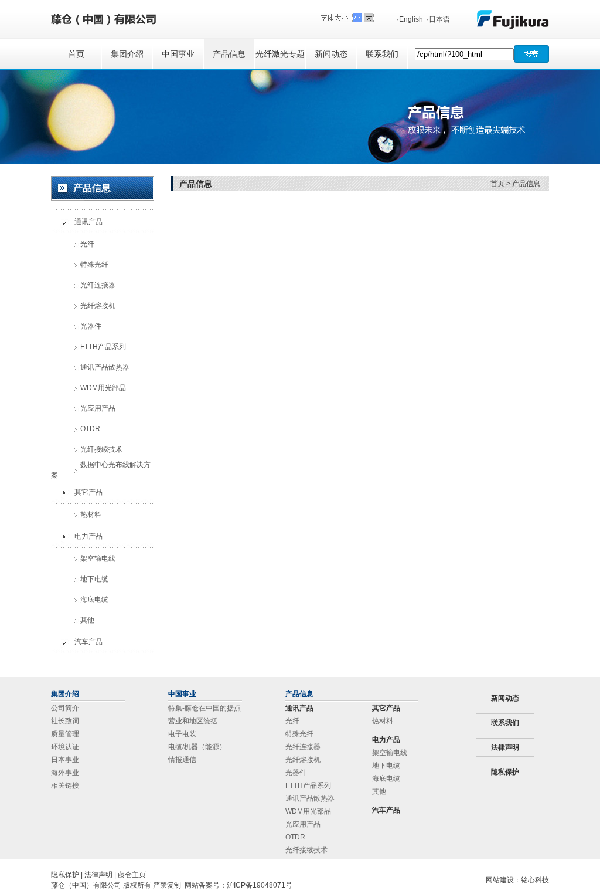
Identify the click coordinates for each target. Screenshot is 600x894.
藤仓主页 (132, 875)
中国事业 (178, 54)
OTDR (295, 837)
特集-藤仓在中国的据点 (204, 708)
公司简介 (65, 708)
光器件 (295, 772)
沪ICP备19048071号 (259, 885)
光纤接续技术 (306, 850)
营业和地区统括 (192, 721)
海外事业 (65, 772)
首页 (76, 54)
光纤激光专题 (280, 54)
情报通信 (182, 760)
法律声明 (505, 747)
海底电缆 (386, 778)
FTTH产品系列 (308, 785)
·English (410, 19)
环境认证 (65, 747)
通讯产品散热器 (310, 798)
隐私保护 (505, 772)
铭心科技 (535, 880)
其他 (379, 791)
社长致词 (65, 721)
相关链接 (65, 785)
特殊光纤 (299, 734)
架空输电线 (389, 753)
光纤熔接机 (303, 760)
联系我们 (382, 54)
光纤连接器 (303, 747)
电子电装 (182, 734)
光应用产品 (303, 824)
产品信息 (229, 54)
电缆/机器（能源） (197, 747)
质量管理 (65, 734)
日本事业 (65, 760)
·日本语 (438, 19)
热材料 (382, 721)
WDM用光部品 (308, 811)
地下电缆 (386, 765)
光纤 (292, 721)
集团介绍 (127, 54)
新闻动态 (331, 54)
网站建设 (500, 880)
